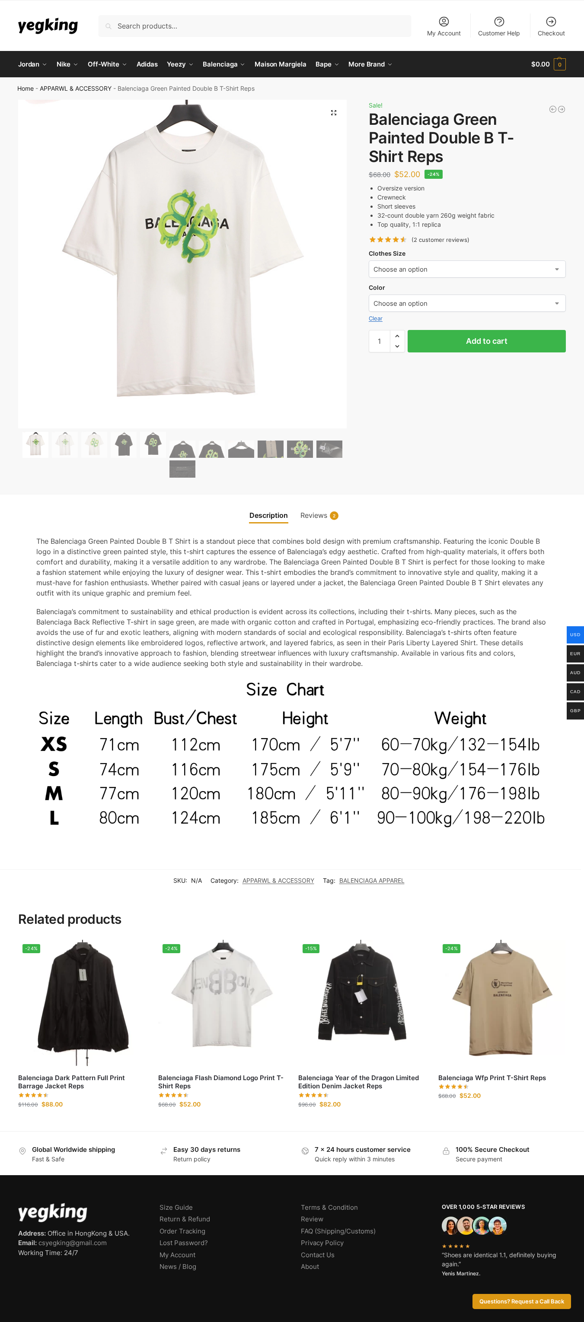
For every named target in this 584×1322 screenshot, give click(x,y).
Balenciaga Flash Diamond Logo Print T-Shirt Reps (221, 1082)
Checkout (551, 33)
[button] (548, 64)
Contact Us (318, 1255)
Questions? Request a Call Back (521, 1301)
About (310, 1266)
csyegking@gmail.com (72, 1243)
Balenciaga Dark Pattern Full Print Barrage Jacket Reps (71, 1082)
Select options (82, 1122)
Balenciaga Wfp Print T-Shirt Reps (492, 1078)
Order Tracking (182, 1231)
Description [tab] (268, 515)
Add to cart (486, 341)
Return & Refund (185, 1219)
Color (377, 287)
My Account (444, 33)
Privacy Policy (322, 1243)
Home (25, 88)
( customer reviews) (440, 240)
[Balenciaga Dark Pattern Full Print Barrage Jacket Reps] (561, 109)
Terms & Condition (329, 1207)
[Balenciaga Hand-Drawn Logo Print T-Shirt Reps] (553, 109)
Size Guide (176, 1207)
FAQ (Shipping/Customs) (338, 1231)
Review (312, 1219)
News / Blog (178, 1266)
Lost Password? (184, 1243)
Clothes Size (387, 253)
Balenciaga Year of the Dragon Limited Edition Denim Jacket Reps (358, 1082)
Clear (376, 318)
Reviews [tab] (317, 515)
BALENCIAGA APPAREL (372, 880)
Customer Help (499, 33)
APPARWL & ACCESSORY (76, 88)
